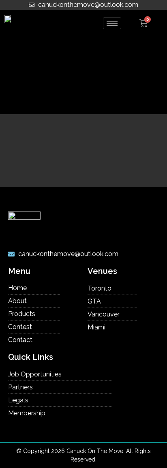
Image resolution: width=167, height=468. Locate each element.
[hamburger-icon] (112, 23)
